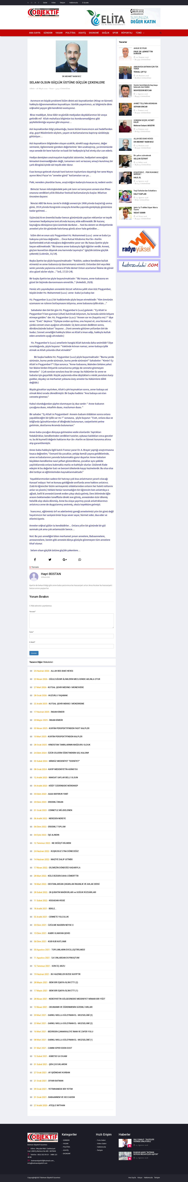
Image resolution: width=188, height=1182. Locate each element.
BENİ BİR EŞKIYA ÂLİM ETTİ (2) (56, 982)
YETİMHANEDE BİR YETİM (53, 1089)
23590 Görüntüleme (143, 148)
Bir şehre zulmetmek (142, 155)
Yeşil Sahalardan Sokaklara (145, 191)
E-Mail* (32, 642)
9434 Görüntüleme (143, 96)
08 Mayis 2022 (42, 88)
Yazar (51, 88)
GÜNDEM (48, 32)
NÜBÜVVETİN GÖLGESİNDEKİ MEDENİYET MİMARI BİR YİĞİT (69, 999)
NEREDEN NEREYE (50, 818)
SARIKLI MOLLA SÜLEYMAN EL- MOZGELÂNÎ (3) (63, 1015)
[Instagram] (31, 2)
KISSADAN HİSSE (49, 900)
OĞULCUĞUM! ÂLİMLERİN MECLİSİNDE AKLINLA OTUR (67, 679)
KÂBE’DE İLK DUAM (50, 1056)
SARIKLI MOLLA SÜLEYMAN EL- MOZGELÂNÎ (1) (63, 1040)
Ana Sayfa (34, 32)
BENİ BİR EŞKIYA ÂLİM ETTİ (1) (56, 990)
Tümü (139, 32)
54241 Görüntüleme (63, 88)
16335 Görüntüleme (143, 131)
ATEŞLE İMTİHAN (49, 1105)
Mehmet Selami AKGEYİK (144, 126)
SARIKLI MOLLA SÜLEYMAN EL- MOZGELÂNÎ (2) (63, 1023)
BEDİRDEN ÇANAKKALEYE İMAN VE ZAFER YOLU (63, 1031)
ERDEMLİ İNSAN (48, 802)
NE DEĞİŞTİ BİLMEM (52, 843)
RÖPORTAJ (126, 32)
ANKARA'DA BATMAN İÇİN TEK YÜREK (146, 68)
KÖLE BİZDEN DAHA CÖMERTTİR (56, 876)
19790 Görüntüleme (143, 112)
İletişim (62, 3)
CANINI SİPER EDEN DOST (53, 1048)
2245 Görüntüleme (143, 183)
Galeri (45, 3)
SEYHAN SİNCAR (140, 107)
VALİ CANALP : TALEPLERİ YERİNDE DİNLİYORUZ (143, 1140)
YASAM (59, 32)
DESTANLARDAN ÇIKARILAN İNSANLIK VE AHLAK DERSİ (67, 884)
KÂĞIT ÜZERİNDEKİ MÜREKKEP (56, 785)
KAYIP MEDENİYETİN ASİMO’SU (56, 769)
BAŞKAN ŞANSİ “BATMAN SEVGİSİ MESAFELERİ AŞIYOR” (145, 1153)
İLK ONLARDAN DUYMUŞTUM (56, 958)
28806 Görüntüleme (143, 78)
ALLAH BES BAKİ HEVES (53, 671)
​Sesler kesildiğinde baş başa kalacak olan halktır (146, 86)
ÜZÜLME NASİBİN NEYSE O (54, 925)
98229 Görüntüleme (143, 164)
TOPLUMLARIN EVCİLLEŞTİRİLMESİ (59, 949)
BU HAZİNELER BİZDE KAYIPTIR (57, 974)
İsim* (31, 632)
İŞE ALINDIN (46, 835)
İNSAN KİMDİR (49, 712)
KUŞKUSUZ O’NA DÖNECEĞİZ (56, 851)
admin (32, 88)
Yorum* (32, 611)
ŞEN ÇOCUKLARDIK (50, 1064)
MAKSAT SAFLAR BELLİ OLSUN (56, 777)
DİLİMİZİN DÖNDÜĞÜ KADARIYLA (57, 867)
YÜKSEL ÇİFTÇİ (140, 72)
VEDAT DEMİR (139, 213)
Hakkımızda (73, 3)
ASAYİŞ (82, 32)
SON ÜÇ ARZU (49, 966)
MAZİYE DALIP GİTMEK (53, 859)
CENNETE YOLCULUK (51, 917)
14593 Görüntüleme (143, 59)
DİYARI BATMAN (48, 1081)
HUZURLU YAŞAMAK (51, 695)
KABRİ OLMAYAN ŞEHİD (52, 933)
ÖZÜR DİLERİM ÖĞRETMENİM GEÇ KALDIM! (61, 753)
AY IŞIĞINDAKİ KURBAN (52, 1072)
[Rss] (28, 2)
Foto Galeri (101, 1140)
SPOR (115, 32)
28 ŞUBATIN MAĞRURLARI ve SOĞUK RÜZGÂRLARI (65, 892)
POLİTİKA (70, 32)
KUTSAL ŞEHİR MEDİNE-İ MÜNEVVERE (59, 687)
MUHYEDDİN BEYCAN (143, 90)
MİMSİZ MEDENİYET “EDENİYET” (57, 761)
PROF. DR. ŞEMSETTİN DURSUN (143, 53)
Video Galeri (101, 1143)
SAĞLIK (105, 32)
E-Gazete (85, 3)
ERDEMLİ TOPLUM (49, 826)
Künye (140, 1177)
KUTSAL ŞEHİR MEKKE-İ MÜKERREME (59, 703)
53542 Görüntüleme (143, 218)
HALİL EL (137, 178)
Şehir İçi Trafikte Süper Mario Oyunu (146, 208)
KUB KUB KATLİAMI (50, 941)
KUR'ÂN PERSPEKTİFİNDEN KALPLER (58, 736)
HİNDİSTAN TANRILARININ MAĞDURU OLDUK (62, 745)
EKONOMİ (94, 32)
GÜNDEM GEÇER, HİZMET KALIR (144, 121)
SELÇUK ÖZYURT (141, 159)
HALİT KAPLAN (140, 194)
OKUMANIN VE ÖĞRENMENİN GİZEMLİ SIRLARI (63, 1007)
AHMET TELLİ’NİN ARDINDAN (145, 103)
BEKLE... (45, 908)
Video (54, 3)
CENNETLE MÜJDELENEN (53, 810)
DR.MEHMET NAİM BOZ (144, 142)
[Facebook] (38, 2)
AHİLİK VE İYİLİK (140, 48)
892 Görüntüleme (142, 200)
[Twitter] (35, 2)
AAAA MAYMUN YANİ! (51, 794)
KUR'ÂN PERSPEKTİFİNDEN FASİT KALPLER (61, 728)
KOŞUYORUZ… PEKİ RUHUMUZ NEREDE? (146, 173)
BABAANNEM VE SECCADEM (54, 1097)
